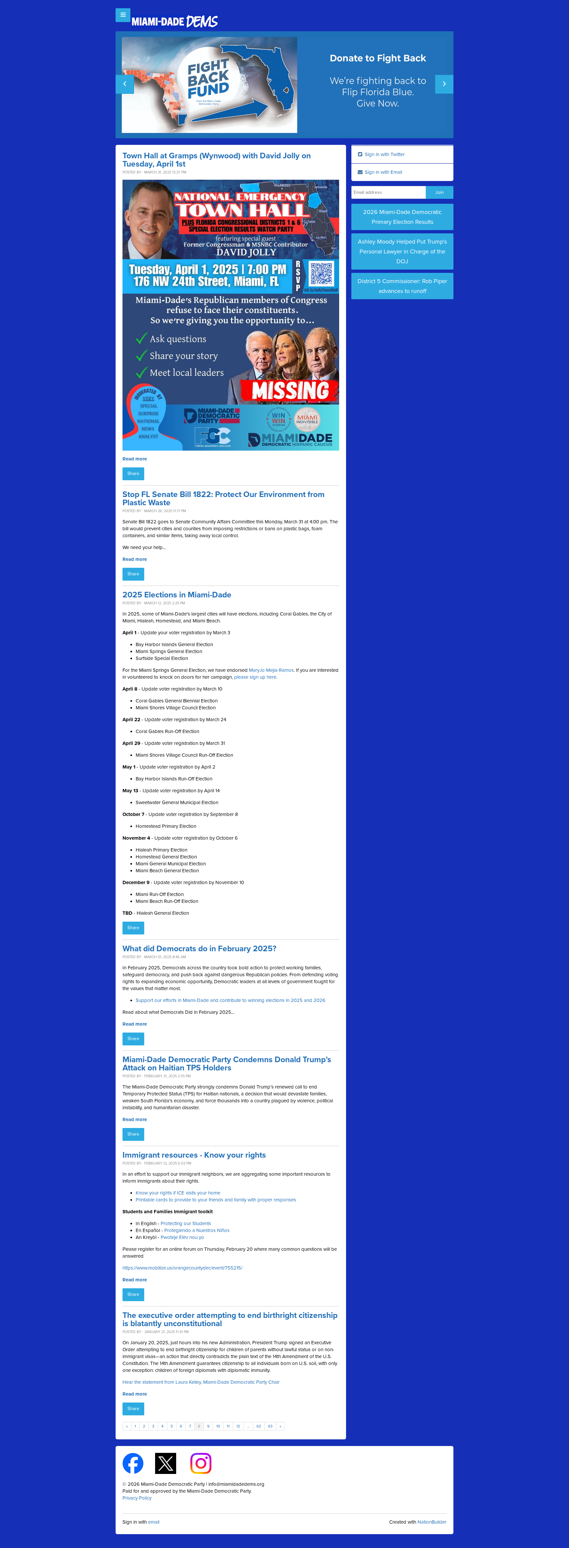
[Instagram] (206, 1463)
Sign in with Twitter (384, 154)
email (153, 1522)
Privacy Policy (136, 1498)
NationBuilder (432, 1522)
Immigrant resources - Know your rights (194, 1155)
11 (228, 1426)
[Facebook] (138, 1463)
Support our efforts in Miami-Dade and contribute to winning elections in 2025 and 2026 (230, 1000)
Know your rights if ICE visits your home (178, 1193)
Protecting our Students (186, 1223)
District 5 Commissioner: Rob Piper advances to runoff (402, 286)
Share (133, 473)
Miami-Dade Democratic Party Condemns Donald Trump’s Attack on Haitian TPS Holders (226, 1064)
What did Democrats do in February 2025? (199, 949)
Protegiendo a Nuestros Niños (197, 1230)
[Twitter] (171, 1463)
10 (218, 1426)
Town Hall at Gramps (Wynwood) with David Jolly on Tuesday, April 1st (216, 160)
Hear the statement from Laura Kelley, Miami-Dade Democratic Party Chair (201, 1382)
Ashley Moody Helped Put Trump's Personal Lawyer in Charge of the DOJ (402, 251)
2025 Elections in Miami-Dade (176, 595)
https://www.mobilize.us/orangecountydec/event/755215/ (182, 1268)
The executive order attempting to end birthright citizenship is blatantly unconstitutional (230, 1319)
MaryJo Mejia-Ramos (271, 670)
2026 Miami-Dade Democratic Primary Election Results (402, 216)
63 (270, 1426)
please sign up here (255, 677)
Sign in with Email (383, 172)
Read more (134, 459)
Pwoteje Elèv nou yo (182, 1237)
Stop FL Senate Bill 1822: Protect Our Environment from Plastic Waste (223, 499)
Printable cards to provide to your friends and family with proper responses (216, 1200)
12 (238, 1426)
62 (259, 1426)
